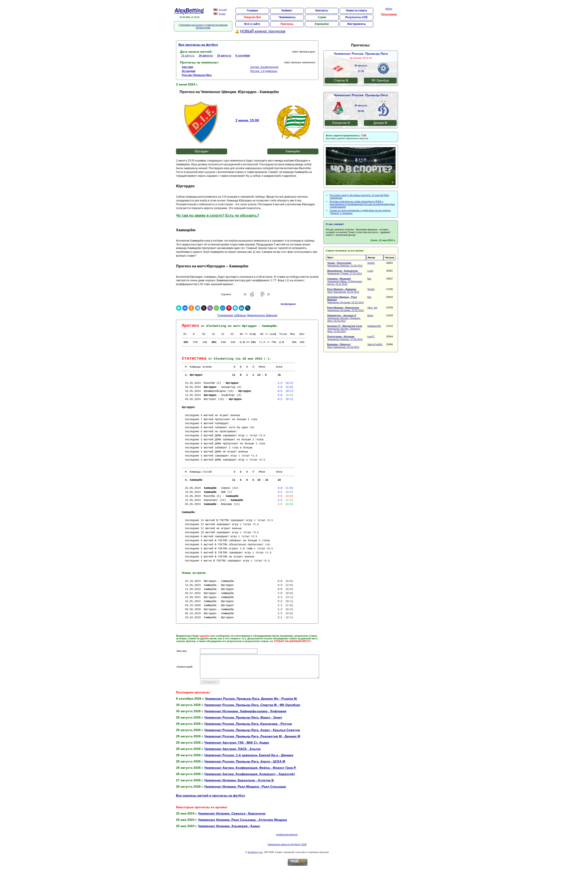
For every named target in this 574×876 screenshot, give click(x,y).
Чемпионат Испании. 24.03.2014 (345, 309)
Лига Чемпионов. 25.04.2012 (343, 290)
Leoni (370, 270)
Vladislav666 (374, 326)
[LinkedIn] (241, 308)
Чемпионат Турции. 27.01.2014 (344, 272)
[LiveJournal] (247, 308)
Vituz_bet (372, 307)
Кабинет (287, 10)
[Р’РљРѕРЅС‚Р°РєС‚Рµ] (185, 308)
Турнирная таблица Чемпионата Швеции (247, 315)
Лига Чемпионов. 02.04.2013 (343, 345)
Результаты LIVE (356, 17)
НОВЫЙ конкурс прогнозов (262, 31)
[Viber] (210, 308)
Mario (370, 315)
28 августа (187, 55)
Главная (252, 10)
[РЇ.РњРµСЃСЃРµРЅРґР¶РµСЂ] (178, 308)
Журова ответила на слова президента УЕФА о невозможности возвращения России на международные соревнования (362, 204)
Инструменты (356, 24)
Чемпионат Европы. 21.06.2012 (345, 264)
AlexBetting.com (255, 852)
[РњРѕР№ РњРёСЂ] (222, 308)
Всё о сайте (252, 24)
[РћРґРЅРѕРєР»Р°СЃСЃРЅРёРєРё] (191, 308)
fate (369, 278)
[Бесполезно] (262, 296)
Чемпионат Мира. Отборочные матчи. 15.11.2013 (344, 281)
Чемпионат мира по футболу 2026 (287, 844)
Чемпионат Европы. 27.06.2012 (345, 338)
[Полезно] (252, 296)
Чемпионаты (287, 17)
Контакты (321, 10)
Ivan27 (371, 336)
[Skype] (235, 308)
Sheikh (371, 263)
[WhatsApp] (216, 308)
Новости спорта (356, 10)
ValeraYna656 (374, 344)
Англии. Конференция (264, 67)
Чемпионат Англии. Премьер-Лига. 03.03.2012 (344, 318)
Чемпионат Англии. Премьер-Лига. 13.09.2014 (344, 329)
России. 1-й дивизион (263, 71)
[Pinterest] (229, 308)
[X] (204, 308)
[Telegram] (197, 308)
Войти (388, 8)
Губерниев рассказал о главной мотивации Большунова (203, 26)
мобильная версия (287, 834)
